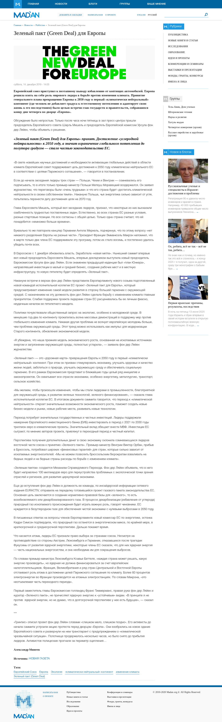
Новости (61, 4)
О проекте (110, 15)
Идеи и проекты (179, 58)
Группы (125, 4)
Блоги (93, 4)
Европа (43, 672)
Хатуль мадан (176, 122)
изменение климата (127, 672)
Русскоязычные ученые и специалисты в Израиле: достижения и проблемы (184, 189)
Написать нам (95, 15)
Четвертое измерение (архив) (185, 127)
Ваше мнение (156, 4)
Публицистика (178, 34)
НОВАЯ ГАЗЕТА (39, 658)
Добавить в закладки (70, 15)
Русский (152, 15)
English (141, 15)
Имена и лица (177, 81)
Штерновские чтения (180, 112)
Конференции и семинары (185, 64)
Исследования (178, 46)
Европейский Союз (25, 672)
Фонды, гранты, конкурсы (185, 76)
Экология (56, 672)
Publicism (40, 25)
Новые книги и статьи (183, 40)
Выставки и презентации (185, 70)
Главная (33, 4)
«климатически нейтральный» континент (89, 672)
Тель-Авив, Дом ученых (181, 106)
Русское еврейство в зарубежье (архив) (185, 134)
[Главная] (26, 13)
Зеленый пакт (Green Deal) (29, 676)
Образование (176, 52)
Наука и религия (177, 117)
